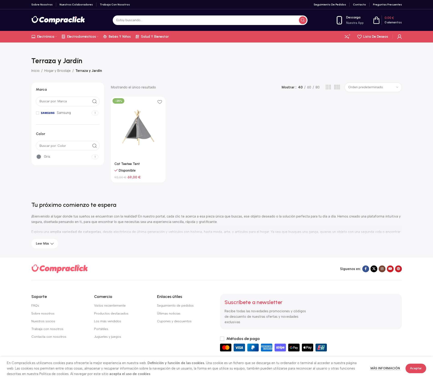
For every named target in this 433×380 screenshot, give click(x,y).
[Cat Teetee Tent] (138, 128)
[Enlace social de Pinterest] (398, 268)
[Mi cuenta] (399, 36)
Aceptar (416, 368)
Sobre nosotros (43, 313)
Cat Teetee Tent (127, 164)
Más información (385, 368)
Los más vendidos (107, 321)
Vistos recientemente (110, 306)
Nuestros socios (43, 321)
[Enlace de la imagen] (59, 269)
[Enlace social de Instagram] (382, 268)
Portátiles (101, 329)
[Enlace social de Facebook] (365, 268)
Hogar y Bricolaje (57, 71)
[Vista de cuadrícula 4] (328, 87)
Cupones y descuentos (174, 321)
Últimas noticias (168, 313)
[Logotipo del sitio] (58, 20)
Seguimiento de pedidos (175, 306)
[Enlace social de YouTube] (390, 268)
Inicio (35, 71)
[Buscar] (303, 20)
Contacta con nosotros (48, 337)
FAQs (35, 306)
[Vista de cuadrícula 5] (337, 87)
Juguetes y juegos (107, 337)
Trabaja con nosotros (47, 329)
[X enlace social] (373, 268)
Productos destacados (111, 313)
